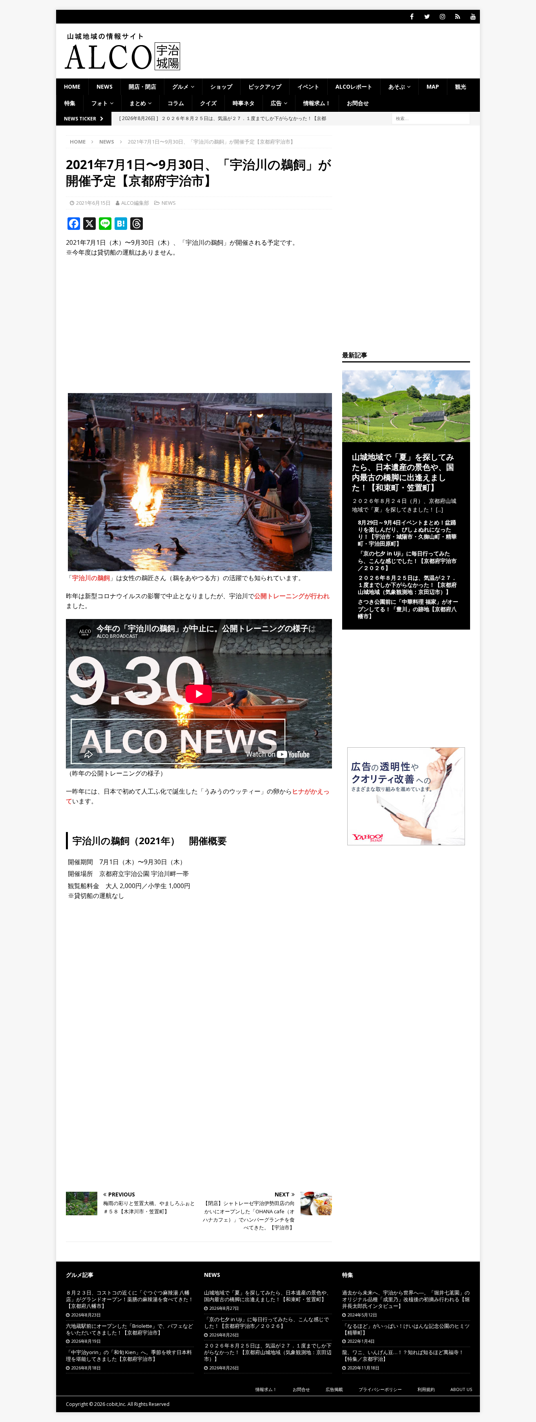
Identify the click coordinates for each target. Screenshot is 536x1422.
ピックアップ (264, 86)
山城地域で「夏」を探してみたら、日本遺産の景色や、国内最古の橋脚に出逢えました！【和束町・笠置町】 (403, 472)
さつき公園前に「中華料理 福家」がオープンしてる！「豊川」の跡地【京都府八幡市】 (408, 608)
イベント (308, 86)
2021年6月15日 (93, 202)
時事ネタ (244, 103)
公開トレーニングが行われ (292, 596)
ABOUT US (461, 1389)
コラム (176, 103)
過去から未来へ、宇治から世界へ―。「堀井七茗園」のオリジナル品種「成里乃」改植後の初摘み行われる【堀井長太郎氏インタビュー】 (406, 1299)
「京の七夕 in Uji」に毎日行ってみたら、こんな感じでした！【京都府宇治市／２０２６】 (407, 560)
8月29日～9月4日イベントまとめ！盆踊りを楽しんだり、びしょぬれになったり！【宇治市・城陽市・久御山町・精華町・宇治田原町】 (407, 533)
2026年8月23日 (86, 1315)
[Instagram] (442, 17)
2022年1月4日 (361, 1341)
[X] (427, 17)
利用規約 (426, 1389)
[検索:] (431, 118)
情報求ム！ (317, 103)
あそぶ (396, 86)
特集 (69, 103)
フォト (99, 103)
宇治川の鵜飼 (91, 578)
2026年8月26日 (224, 1335)
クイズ (208, 103)
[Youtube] (473, 17)
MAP (433, 86)
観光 (460, 86)
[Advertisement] (199, 320)
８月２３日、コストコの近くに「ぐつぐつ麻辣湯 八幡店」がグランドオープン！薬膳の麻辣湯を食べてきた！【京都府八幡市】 (129, 1299)
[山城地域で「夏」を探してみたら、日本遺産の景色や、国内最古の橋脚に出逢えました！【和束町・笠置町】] (406, 437)
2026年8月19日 (86, 1341)
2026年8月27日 (224, 1308)
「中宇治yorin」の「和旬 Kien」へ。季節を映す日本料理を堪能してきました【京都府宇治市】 (129, 1355)
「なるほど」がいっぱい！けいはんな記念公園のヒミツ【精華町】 (406, 1329)
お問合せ (358, 103)
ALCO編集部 (135, 202)
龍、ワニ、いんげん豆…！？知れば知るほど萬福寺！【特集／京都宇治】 (403, 1355)
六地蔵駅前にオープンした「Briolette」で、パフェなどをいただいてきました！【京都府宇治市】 (129, 1329)
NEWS (105, 86)
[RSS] (458, 17)
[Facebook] (412, 17)
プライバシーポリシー (380, 1389)
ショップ (221, 86)
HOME (72, 86)
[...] (439, 509)
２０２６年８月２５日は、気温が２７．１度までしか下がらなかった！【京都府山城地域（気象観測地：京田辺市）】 (407, 584)
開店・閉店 (142, 86)
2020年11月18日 (363, 1368)
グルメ (180, 86)
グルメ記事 (79, 1274)
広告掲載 (334, 1389)
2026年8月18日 (86, 1368)
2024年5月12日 (362, 1315)
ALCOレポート (353, 86)
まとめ (137, 103)
